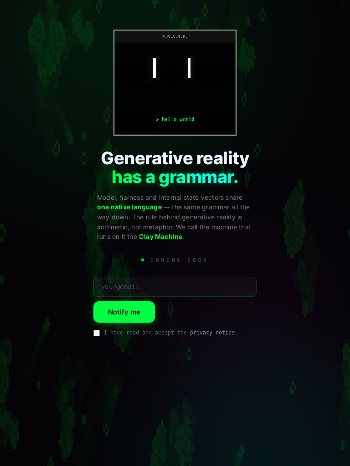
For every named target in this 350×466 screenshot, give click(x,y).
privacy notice (212, 332)
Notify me (124, 312)
